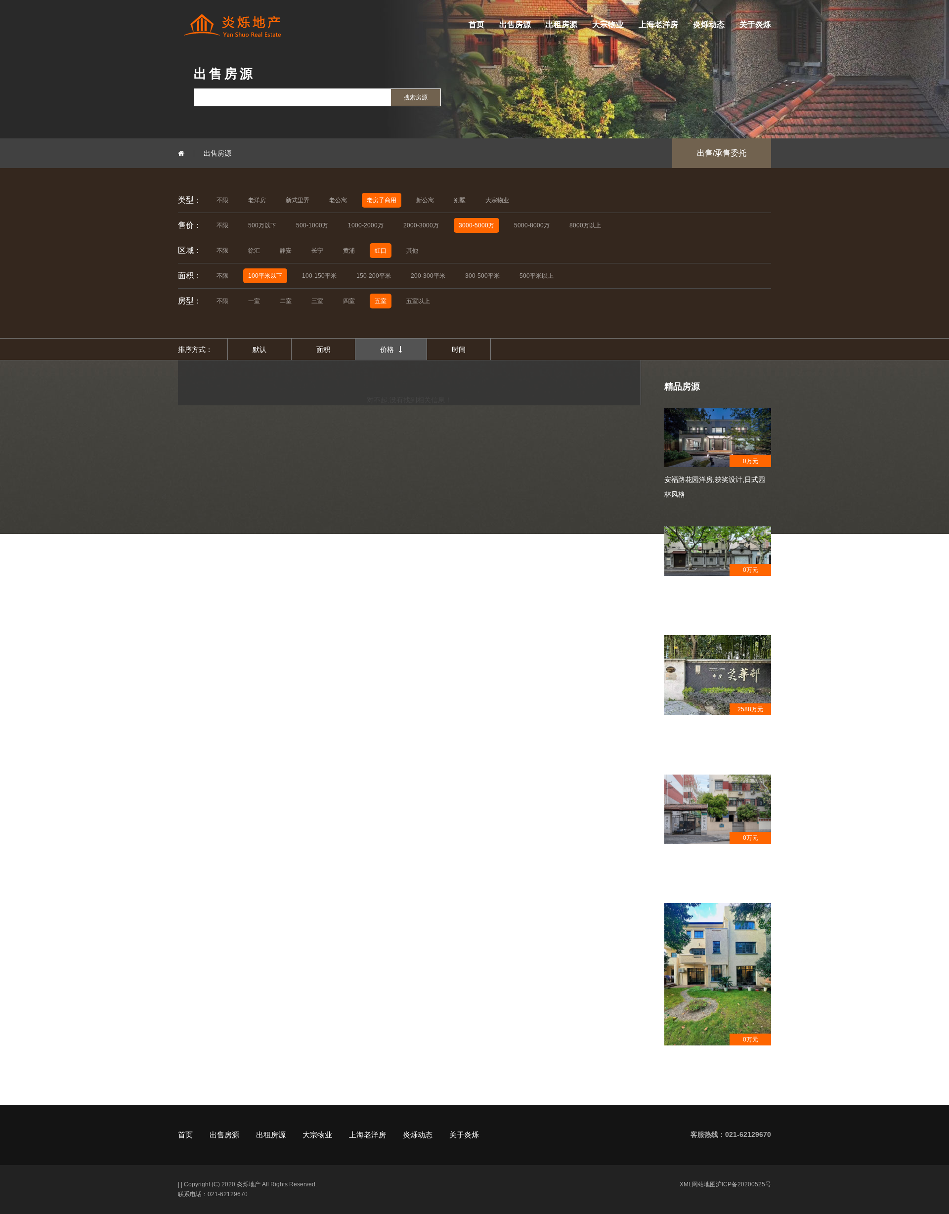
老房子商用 (381, 200)
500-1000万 (312, 225)
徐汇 (254, 250)
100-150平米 (319, 275)
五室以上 (418, 301)
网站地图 (704, 1184)
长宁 (317, 250)
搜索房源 (416, 97)
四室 (349, 301)
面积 (323, 349)
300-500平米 (482, 275)
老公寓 (338, 200)
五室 (381, 301)
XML (686, 1184)
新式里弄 (297, 200)
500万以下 (262, 225)
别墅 (460, 200)
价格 (387, 349)
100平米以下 (265, 275)
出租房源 (561, 24)
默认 (259, 349)
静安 (286, 250)
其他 (412, 250)
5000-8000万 (532, 225)
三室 (317, 301)
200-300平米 (428, 275)
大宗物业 (608, 24)
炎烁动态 (709, 24)
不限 (222, 200)
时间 (459, 349)
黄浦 (349, 250)
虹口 (381, 250)
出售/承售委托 (721, 153)
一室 (254, 301)
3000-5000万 (476, 225)
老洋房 (257, 200)
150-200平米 (373, 275)
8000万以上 (585, 225)
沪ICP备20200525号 (743, 1184)
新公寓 (425, 200)
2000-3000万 (421, 225)
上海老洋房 (658, 24)
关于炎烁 (755, 24)
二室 (286, 301)
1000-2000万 (366, 225)
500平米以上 (536, 275)
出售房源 (515, 24)
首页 (476, 24)
